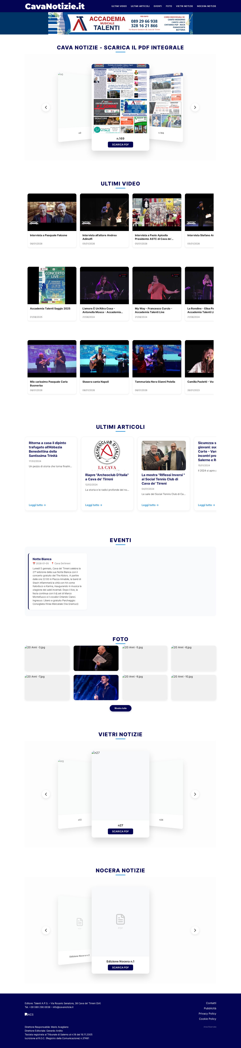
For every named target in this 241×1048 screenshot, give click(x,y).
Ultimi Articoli (140, 6)
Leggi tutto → (37, 505)
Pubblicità (210, 1008)
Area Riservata (210, 1027)
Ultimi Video (119, 6)
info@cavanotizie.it (63, 1007)
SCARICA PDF (120, 144)
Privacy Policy (207, 1013)
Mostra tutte (121, 708)
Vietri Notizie (184, 6)
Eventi (158, 6)
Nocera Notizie (206, 6)
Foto (169, 6)
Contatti (211, 1003)
